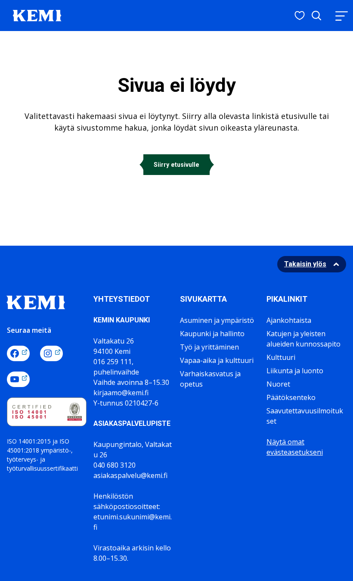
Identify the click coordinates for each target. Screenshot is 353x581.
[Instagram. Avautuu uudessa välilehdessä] (51, 353)
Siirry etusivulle (176, 164)
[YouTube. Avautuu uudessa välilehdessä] (18, 379)
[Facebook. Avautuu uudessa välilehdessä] (18, 353)
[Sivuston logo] (37, 14)
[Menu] (341, 15)
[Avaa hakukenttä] (316, 15)
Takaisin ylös (305, 264)
